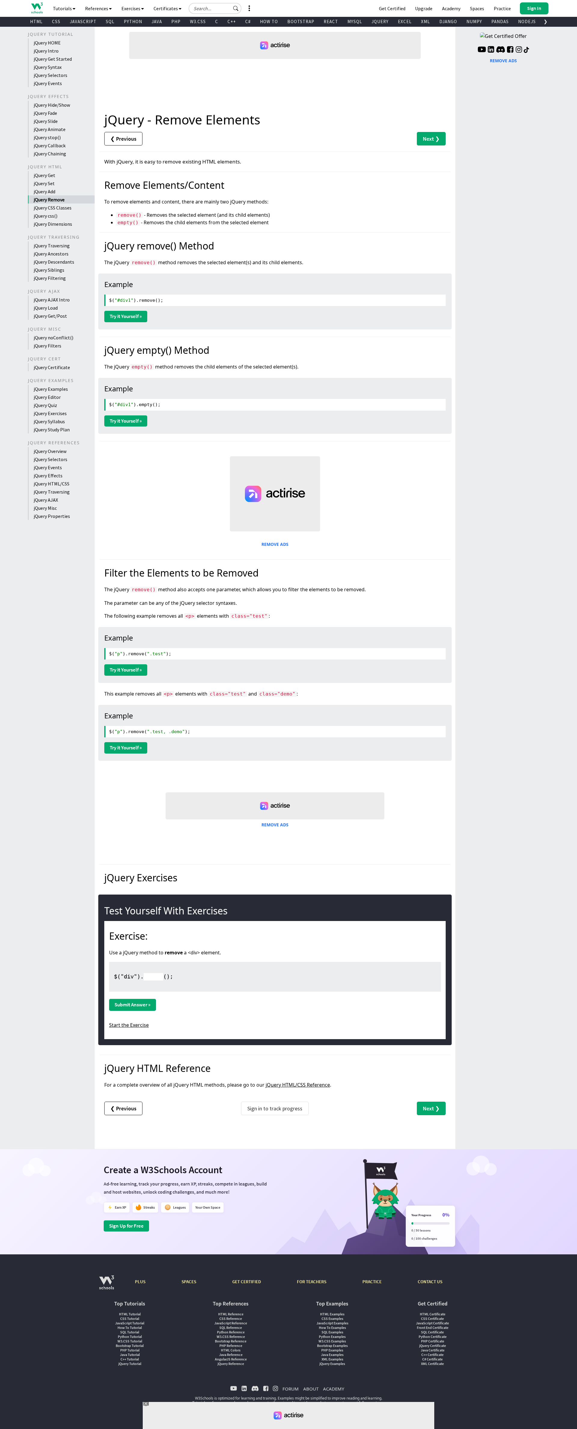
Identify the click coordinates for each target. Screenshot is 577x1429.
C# (248, 21)
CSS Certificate (432, 1318)
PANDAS (500, 21)
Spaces (477, 8)
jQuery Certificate (52, 367)
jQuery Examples (51, 389)
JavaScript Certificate (432, 1323)
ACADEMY (333, 1389)
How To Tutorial (130, 1327)
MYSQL (354, 21)
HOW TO (269, 21)
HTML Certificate (432, 1314)
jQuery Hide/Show (52, 105)
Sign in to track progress (274, 1108)
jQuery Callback (50, 145)
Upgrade (423, 8)
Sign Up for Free (126, 1225)
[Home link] (37, 8)
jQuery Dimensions (53, 224)
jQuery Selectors (50, 75)
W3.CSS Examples (332, 1341)
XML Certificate (432, 1363)
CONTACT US (430, 1281)
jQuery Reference (231, 1363)
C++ (231, 21)
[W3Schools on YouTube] (482, 50)
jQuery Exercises (50, 413)
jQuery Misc (45, 508)
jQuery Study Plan (52, 430)
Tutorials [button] (63, 8)
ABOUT (311, 1389)
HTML (36, 21)
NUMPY (474, 21)
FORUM (290, 1389)
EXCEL (405, 21)
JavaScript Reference (230, 1323)
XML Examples (332, 1359)
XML (425, 21)
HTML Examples (332, 1314)
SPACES (189, 1281)
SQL (110, 21)
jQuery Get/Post (50, 316)
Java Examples (332, 1354)
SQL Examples (332, 1332)
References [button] (97, 8)
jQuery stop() (47, 137)
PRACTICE (372, 1281)
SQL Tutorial (129, 1332)
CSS (56, 21)
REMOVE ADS (274, 544)
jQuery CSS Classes (53, 208)
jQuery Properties (52, 516)
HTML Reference (230, 1314)
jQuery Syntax (48, 67)
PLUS (140, 1281)
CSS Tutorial (129, 1318)
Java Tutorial (130, 1354)
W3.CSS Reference (231, 1336)
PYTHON (133, 21)
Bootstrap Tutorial (130, 1345)
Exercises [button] (131, 8)
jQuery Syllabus (49, 421)
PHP (176, 21)
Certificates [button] (166, 8)
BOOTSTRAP (300, 21)
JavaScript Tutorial (129, 1323)
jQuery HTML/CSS (51, 484)
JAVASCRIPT (83, 21)
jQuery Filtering (50, 278)
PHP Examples (332, 1350)
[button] (236, 8)
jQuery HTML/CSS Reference (298, 1085)
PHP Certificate (432, 1341)
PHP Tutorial (129, 1350)
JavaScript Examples (332, 1323)
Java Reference (231, 1354)
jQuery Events (48, 83)
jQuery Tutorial (129, 1363)
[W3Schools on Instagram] (519, 50)
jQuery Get (44, 175)
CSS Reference (230, 1318)
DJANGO (448, 21)
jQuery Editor (47, 397)
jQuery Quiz (45, 405)
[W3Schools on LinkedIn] (491, 50)
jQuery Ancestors (51, 254)
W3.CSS (198, 21)
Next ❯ (431, 138)
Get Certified (392, 8)
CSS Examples (332, 1318)
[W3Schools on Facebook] (510, 50)
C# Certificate (432, 1359)
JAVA (156, 21)
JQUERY (380, 21)
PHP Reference (230, 1345)
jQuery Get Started (53, 59)
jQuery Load (46, 308)
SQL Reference (230, 1327)
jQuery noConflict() (53, 338)
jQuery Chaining (50, 154)
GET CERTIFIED (246, 1281)
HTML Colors (230, 1350)
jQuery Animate (50, 129)
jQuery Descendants (54, 262)
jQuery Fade (45, 113)
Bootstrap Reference (230, 1341)
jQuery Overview (50, 451)
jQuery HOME (47, 43)
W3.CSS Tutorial (130, 1341)
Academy (451, 8)
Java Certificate (432, 1350)
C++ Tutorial (130, 1359)
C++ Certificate (432, 1354)
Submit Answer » (132, 1004)
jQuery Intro (46, 51)
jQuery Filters (47, 346)
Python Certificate (433, 1336)
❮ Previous (123, 138)
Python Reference (231, 1332)
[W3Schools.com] (106, 1285)
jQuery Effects (48, 476)
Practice (502, 8)
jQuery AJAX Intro (52, 300)
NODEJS (527, 21)
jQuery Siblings (49, 270)
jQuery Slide (46, 121)
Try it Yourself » (126, 316)
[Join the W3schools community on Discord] (500, 50)
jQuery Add (44, 191)
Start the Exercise (129, 1025)
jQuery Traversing (52, 246)
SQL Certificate (432, 1332)
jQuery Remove (49, 200)
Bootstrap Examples (332, 1345)
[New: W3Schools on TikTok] (526, 50)
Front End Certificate (432, 1327)
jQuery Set (44, 183)
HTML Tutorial (130, 1314)
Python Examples (332, 1336)
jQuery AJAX (46, 500)
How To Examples (332, 1327)
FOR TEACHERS (311, 1281)
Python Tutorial (130, 1336)
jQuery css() (45, 216)
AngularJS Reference (231, 1359)
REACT (331, 21)
